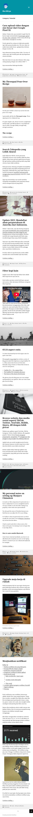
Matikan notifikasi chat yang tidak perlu (15, 667)
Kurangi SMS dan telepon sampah (13, 668)
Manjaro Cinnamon (24, 518)
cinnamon (23, 551)
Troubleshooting (18, 74)
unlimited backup (12, 75)
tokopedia (5, 193)
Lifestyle (13, 263)
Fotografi (13, 390)
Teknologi (20, 192)
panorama (8, 391)
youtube (23, 465)
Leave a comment (22, 75)
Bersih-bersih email (9, 674)
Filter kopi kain (10, 270)
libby (22, 263)
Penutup (6, 689)
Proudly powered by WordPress (9, 815)
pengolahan (14, 436)
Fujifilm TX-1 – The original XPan (13, 370)
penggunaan (23, 436)
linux (27, 551)
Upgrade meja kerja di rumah (14, 580)
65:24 (22, 390)
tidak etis (26, 438)
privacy (8, 465)
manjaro (4, 553)
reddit (14, 465)
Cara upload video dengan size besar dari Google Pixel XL (16, 27)
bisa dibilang (20, 438)
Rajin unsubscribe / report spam (14, 676)
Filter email (9, 683)
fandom (26, 464)
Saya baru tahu (14, 192)
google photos (6, 75)
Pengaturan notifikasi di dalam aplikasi (15, 672)
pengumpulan (6, 436)
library (24, 263)
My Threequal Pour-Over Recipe (15, 82)
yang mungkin (12, 438)
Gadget (12, 74)
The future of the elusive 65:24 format (14, 374)
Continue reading (8, 69)
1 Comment (8, 634)
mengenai (22, 435)
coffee (21, 142)
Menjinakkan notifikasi (14, 661)
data (29, 436)
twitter (20, 465)
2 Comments (6, 265)
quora (11, 465)
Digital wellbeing (8, 687)
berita (17, 435)
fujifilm (4, 391)
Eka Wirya (7, 11)
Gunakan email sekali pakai (13, 679)
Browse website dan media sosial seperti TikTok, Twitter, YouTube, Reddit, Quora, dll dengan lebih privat (16, 423)
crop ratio (26, 390)
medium (4, 465)
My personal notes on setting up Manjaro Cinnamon (13, 495)
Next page (31, 811)
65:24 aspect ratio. (12, 349)
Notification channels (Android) (13, 670)
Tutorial (23, 74)
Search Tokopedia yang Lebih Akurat (14, 150)
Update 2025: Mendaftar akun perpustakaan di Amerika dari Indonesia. (15, 222)
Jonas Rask (13, 359)
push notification (20, 805)
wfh (3, 634)
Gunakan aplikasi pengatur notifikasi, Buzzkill (17, 685)
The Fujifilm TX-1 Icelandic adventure (14, 372)
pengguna (5, 438)
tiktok (17, 465)
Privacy (12, 464)
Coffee (12, 142)
